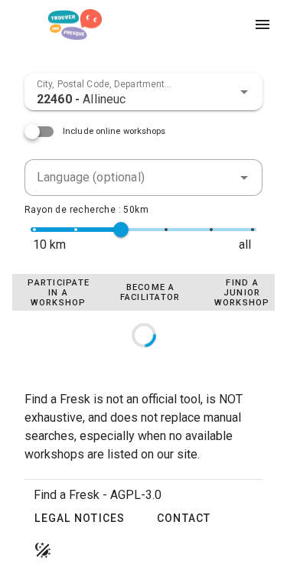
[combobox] (143, 91)
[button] (244, 92)
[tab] (58, 292)
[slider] (121, 229)
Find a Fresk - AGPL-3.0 (97, 495)
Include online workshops (114, 131)
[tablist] (143, 292)
